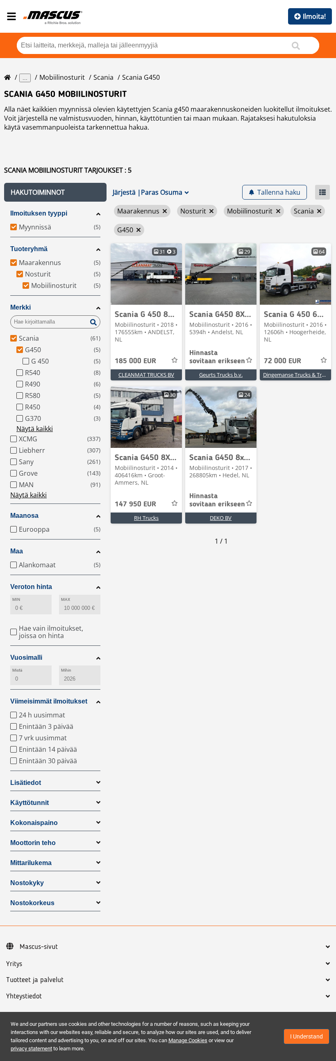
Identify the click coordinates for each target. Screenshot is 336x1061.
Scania (103, 77)
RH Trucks (146, 518)
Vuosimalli (26, 657)
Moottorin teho (33, 842)
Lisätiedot (25, 782)
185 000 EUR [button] (135, 361)
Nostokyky (27, 882)
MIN (16, 599)
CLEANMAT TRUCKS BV (146, 374)
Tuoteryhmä (29, 248)
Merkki (20, 307)
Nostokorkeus (32, 902)
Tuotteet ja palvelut (35, 980)
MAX (65, 599)
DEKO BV (221, 518)
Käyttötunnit (29, 802)
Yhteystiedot (24, 996)
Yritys (14, 964)
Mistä (17, 670)
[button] (55, 192)
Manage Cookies (187, 1040)
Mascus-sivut (39, 947)
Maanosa (24, 515)
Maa (16, 551)
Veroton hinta (31, 586)
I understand (306, 1036)
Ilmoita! (314, 16)
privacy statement (31, 1048)
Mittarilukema (31, 862)
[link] (146, 274)
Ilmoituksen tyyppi (38, 213)
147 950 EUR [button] (135, 504)
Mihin (66, 670)
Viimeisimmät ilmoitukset (48, 701)
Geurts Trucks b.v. (221, 374)
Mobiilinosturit (62, 77)
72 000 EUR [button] (282, 361)
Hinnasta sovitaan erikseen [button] (217, 357)
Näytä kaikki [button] (34, 428)
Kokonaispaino (34, 822)
